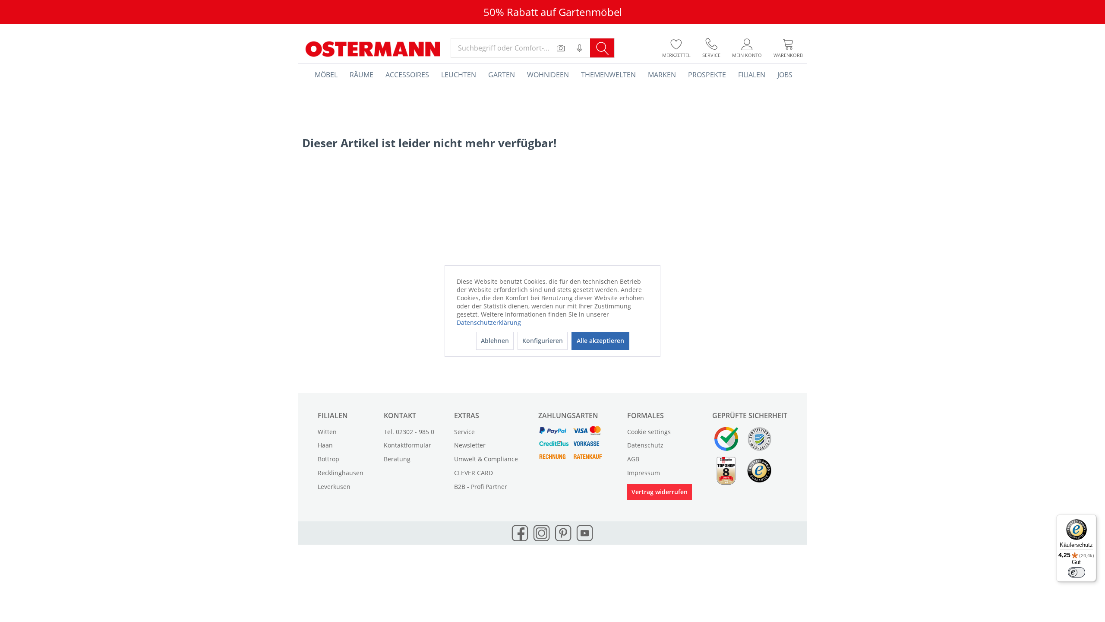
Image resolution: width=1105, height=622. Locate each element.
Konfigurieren (542, 340)
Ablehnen (495, 340)
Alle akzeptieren (600, 340)
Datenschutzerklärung (489, 322)
